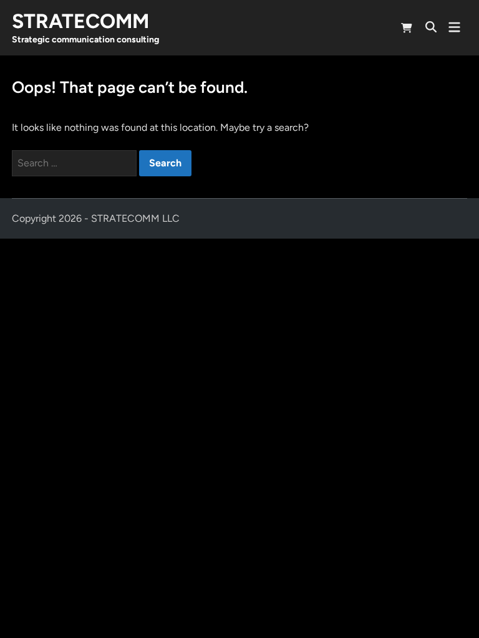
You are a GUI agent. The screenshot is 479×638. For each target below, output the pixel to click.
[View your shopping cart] (406, 30)
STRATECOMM (80, 21)
